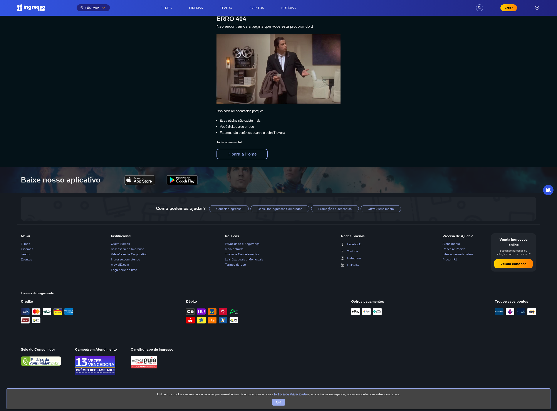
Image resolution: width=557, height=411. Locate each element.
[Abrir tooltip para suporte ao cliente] (537, 8)
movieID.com (120, 264)
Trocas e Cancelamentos (242, 254)
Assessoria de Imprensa (127, 249)
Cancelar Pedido (454, 249)
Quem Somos (120, 243)
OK (278, 402)
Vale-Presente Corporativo (129, 254)
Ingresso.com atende (125, 259)
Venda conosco (513, 264)
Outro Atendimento (381, 209)
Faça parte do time (124, 270)
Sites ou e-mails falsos (458, 254)
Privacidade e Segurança (242, 243)
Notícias (288, 8)
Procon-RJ (450, 259)
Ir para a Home (242, 154)
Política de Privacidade (290, 394)
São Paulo (92, 8)
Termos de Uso (235, 264)
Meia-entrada (234, 249)
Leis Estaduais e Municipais (244, 259)
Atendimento (451, 243)
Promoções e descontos (335, 209)
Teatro (226, 8)
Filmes (166, 8)
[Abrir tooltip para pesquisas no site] (479, 7)
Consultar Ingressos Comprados (280, 209)
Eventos (257, 8)
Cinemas (196, 8)
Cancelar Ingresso (229, 209)
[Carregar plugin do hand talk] (548, 190)
